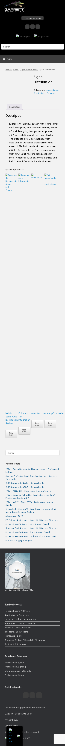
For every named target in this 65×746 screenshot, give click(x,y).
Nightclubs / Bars (13, 636)
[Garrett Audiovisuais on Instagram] (32, 26)
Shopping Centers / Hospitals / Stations (25, 640)
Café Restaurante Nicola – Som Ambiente (25, 483)
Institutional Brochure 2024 (19, 590)
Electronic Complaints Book (18, 714)
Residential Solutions (15, 644)
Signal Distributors (28, 70)
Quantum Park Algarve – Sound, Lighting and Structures (32, 528)
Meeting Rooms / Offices (17, 611)
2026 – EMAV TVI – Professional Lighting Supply (28, 491)
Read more (11, 434)
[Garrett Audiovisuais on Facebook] (27, 26)
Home (8, 70)
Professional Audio (14, 663)
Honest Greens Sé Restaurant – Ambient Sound (27, 524)
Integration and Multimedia (18, 671)
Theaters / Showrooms (16, 632)
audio (15, 70)
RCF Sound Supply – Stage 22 (20, 540)
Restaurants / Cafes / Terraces (20, 623)
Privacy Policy (11, 720)
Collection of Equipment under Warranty (25, 707)
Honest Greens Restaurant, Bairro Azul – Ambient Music (31, 536)
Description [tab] (14, 107)
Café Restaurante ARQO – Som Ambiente (25, 487)
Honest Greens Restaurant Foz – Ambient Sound (28, 532)
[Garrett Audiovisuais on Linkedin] (37, 26)
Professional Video (14, 675)
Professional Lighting (15, 667)
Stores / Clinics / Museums (18, 627)
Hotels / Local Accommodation (20, 619)
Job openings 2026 (14, 516)
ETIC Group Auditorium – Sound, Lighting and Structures (32, 520)
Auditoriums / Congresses (17, 615)
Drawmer (51, 93)
